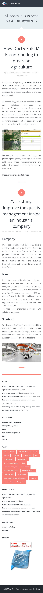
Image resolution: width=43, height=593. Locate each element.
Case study (27, 455)
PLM (3, 436)
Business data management (12, 422)
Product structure (28, 471)
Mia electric (25, 467)
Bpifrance (5, 530)
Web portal (21, 482)
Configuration (22, 459)
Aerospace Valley (8, 527)
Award (6, 455)
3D (5, 452)
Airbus (12, 452)
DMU (4, 429)
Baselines (16, 455)
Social (4, 439)
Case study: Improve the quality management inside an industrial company (22, 214)
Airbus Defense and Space (27, 452)
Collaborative (8, 459)
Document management (11, 433)
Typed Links (22, 474)
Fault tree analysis (10, 467)
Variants (33, 478)
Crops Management (11, 463)
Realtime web (9, 474)
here (27, 175)
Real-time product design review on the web (18, 400)
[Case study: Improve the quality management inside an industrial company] (21, 192)
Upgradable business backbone (15, 478)
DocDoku (36, 589)
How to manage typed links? (12, 393)
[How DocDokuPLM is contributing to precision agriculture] (21, 39)
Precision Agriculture (11, 471)
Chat (37, 455)
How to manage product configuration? (16, 396)
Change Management (10, 426)
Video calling (8, 482)
